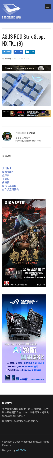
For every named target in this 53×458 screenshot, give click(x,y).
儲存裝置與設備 (10, 189)
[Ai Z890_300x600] (24, 338)
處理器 (5, 175)
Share (20, 52)
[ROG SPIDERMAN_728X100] (26, 113)
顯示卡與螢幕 (9, 186)
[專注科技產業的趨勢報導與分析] (11, 11)
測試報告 (7, 168)
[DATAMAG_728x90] (26, 68)
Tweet (8, 52)
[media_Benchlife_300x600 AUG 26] (24, 242)
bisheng (8, 59)
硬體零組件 (8, 171)
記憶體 (5, 182)
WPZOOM (21, 450)
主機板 (5, 179)
